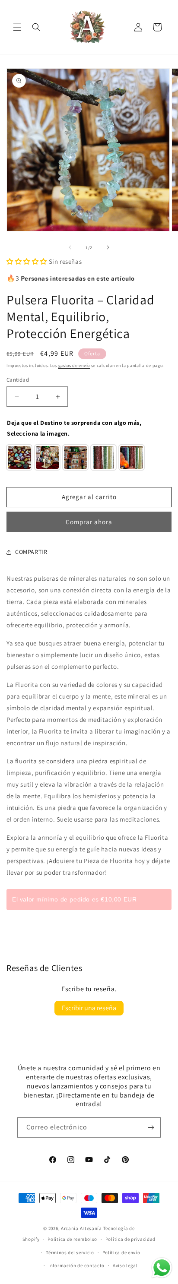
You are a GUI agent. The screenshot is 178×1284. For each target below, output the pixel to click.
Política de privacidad (130, 1239)
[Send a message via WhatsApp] (162, 1268)
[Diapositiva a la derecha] (108, 247)
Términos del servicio (70, 1252)
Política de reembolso (72, 1239)
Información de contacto (76, 1265)
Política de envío (121, 1252)
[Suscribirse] (150, 1127)
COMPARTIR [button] (31, 552)
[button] (17, 27)
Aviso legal (125, 1265)
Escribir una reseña (89, 1007)
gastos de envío (74, 365)
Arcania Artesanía (81, 1228)
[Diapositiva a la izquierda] (69, 247)
